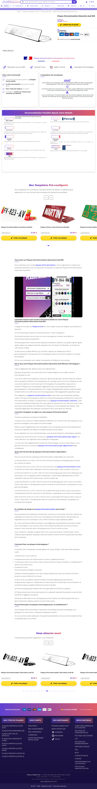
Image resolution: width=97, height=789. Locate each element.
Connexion (32, 735)
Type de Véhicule (74, 5)
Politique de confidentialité (81, 732)
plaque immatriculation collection (64, 401)
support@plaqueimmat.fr (48, 781)
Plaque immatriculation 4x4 (13, 753)
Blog (77, 752)
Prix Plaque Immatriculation (81, 767)
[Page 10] (47, 691)
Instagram (59, 736)
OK (74, 2)
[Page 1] (46, 245)
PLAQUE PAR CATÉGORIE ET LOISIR (12, 739)
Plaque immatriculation (34, 5)
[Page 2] (48, 245)
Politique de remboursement (81, 742)
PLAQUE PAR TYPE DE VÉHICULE (10, 735)
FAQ (76, 749)
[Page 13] (55, 691)
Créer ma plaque (36, 238)
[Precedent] (46, 197)
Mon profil (33, 726)
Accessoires (93, 5)
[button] (49, 297)
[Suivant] (51, 197)
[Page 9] (44, 691)
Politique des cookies (84, 736)
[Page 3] (51, 245)
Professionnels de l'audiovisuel (83, 762)
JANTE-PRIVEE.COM (58, 729)
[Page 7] (39, 691)
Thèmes (84, 5)
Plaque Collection (48, 5)
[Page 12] (52, 691)
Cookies (78, 759)
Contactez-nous (81, 756)
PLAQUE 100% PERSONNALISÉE (13, 731)
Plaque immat (37, 326)
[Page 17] (66, 691)
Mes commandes (34, 732)
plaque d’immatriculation (45, 509)
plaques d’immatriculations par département (55, 446)
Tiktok (57, 739)
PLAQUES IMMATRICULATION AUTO (12, 727)
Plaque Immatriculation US (13, 756)
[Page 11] (50, 691)
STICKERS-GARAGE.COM (59, 726)
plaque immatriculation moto (69, 467)
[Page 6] (37, 691)
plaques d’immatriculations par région (62, 437)
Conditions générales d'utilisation (84, 727)
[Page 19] (71, 691)
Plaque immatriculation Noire (12, 749)
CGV (76, 739)
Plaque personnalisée (19, 5)
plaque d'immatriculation (46, 265)
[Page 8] (42, 691)
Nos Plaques (7, 5)
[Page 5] (34, 691)
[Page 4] (31, 691)
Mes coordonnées (35, 729)
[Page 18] (68, 691)
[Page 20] (74, 691)
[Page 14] (58, 691)
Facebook (59, 732)
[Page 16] (63, 691)
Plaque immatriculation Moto (12, 744)
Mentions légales (82, 746)
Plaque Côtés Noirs (61, 5)
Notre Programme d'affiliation (35, 739)
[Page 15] (60, 691)
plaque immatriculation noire (39, 395)
